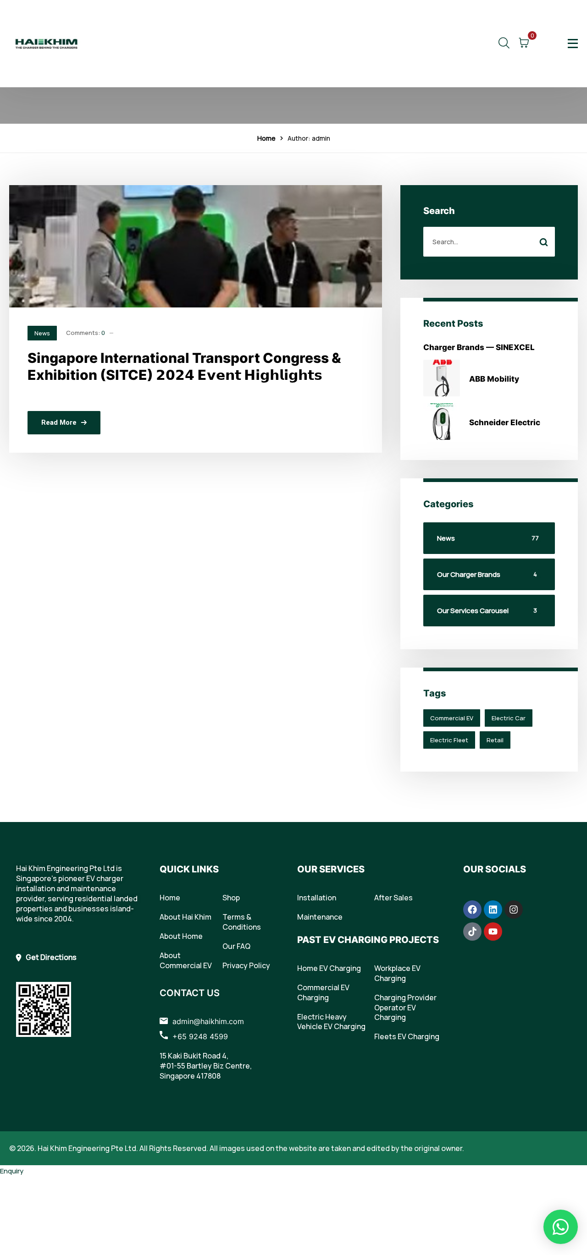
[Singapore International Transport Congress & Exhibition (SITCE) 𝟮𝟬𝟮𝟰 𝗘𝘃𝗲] (195, 246)
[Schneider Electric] (441, 421)
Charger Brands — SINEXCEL (479, 347)
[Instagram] (513, 909)
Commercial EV (451, 718)
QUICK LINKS (189, 869)
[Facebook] (472, 909)
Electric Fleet (449, 740)
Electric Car (509, 718)
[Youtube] (493, 931)
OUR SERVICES (331, 869)
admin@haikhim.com (208, 1021)
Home (266, 138)
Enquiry (11, 1171)
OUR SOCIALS (494, 869)
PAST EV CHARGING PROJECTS (368, 939)
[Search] (544, 242)
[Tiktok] (472, 931)
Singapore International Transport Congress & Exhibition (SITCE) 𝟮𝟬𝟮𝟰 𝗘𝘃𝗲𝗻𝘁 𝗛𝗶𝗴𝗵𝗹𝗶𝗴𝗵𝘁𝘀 (184, 366)
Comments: (85, 333)
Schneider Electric (504, 422)
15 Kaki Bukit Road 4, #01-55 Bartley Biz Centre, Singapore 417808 (206, 1066)
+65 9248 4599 (200, 1036)
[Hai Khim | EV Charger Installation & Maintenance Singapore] (46, 43)
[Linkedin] (493, 909)
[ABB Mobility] (441, 378)
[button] (560, 1227)
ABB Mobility (494, 379)
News (42, 333)
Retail (495, 740)
